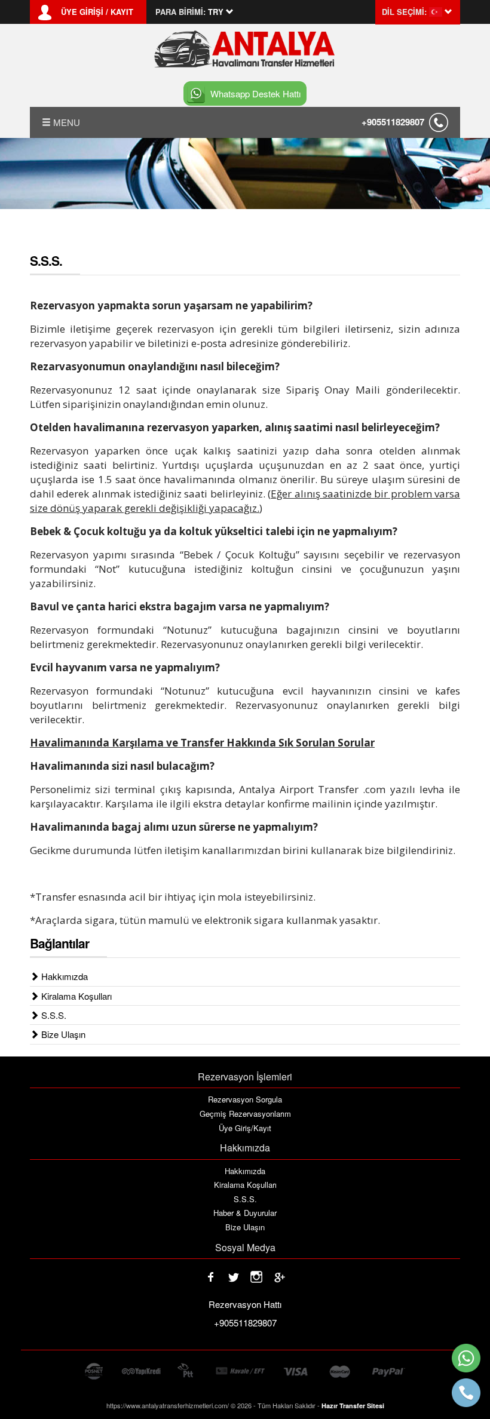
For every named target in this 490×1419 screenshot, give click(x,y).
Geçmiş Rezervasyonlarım (245, 1113)
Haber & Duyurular (245, 1213)
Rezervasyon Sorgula (245, 1099)
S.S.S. (52, 1015)
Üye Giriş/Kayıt (245, 1128)
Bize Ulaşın (62, 1034)
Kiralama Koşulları (75, 996)
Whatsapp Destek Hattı (255, 93)
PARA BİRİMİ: (180, 12)
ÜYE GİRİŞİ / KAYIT (97, 12)
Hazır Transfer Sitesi (352, 1405)
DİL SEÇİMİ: (404, 12)
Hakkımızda (63, 976)
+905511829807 (393, 121)
